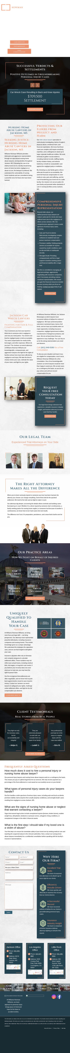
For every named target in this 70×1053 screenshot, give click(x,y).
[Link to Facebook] (4, 1)
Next (37, 85)
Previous (32, 85)
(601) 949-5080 (37, 1)
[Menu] (67, 7)
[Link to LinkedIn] (7, 1)
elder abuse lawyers (46, 165)
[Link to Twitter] (2, 1)
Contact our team (48, 312)
